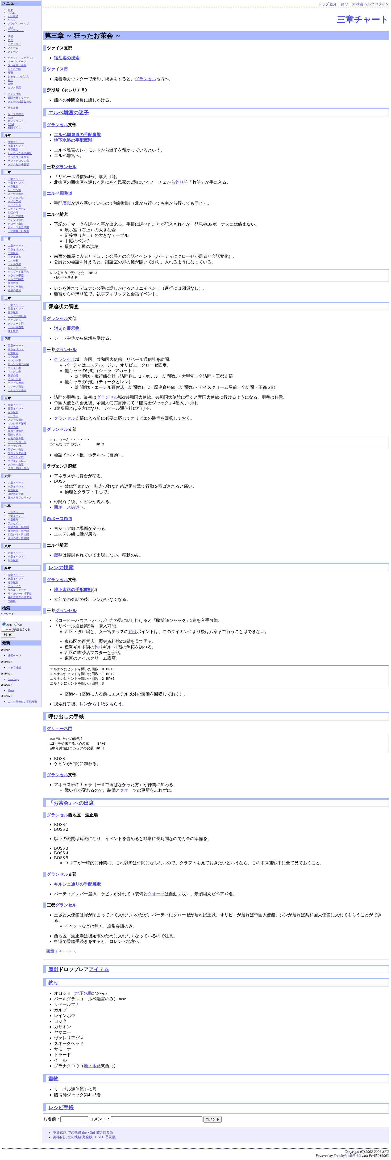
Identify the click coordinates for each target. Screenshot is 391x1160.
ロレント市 (14, 360)
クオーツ (128, 790)
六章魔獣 (13, 490)
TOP (10, 10)
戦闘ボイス (14, 127)
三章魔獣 (13, 312)
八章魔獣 (13, 560)
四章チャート (59, 951)
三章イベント (16, 308)
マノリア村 (14, 201)
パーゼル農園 (16, 382)
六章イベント (16, 486)
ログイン (382, 4)
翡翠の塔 (13, 375)
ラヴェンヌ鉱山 (17, 460)
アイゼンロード (17, 442)
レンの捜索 (61, 567)
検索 (359, 4)
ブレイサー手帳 (17, 65)
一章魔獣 (13, 186)
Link (10, 27)
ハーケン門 (14, 445)
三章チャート (363, 19)
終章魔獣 (13, 582)
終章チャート (16, 574)
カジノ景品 (14, 87)
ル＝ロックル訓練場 (20, 153)
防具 (10, 40)
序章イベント (16, 145)
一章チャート (16, 179)
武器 (10, 36)
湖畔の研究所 (16, 493)
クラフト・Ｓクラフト (21, 57)
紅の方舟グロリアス (20, 497)
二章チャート (16, 245)
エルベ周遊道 (59, 193)
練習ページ (14, 655)
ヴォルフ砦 (14, 264)
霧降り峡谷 (14, 434)
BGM (11, 124)
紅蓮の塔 (13, 282)
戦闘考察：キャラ (18, 97)
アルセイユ (14, 523)
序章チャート (16, 142)
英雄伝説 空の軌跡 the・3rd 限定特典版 (83, 1132)
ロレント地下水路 (18, 364)
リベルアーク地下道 (20, 593)
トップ (323, 4)
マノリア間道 (16, 216)
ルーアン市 (14, 190)
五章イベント (16, 408)
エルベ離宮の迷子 (68, 112)
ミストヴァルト (17, 390)
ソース (350, 4)
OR (20, 624)
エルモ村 (13, 260)
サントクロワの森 (18, 160)
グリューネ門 (59, 728)
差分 (333, 4)
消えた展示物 (67, 328)
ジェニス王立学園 (18, 227)
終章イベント (16, 578)
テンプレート (16, 30)
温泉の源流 (14, 290)
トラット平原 (16, 275)
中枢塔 (12, 601)
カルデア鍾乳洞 (17, 316)
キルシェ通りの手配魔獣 (77, 884)
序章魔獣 (13, 149)
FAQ (10, 117)
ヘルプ (369, 4)
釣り (179, 182)
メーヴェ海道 (16, 193)
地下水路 (83, 993)
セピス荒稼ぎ (16, 114)
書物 (53, 1078)
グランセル (145, 79)
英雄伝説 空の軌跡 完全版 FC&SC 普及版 (84, 1137)
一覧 (340, 4)
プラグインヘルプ (18, 23)
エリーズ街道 (16, 386)
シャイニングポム (18, 76)
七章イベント (16, 515)
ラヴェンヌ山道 (17, 453)
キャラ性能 (14, 93)
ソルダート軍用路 (18, 271)
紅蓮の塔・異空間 (18, 530)
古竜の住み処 (16, 438)
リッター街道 (16, 286)
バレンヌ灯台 (16, 219)
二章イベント (16, 249)
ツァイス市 (57, 69)
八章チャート (16, 552)
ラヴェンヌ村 (16, 456)
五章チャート (16, 404)
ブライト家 (14, 367)
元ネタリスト (16, 120)
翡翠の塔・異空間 (18, 527)
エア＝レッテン (17, 208)
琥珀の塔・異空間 (18, 538)
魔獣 (67, 203)
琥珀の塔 (13, 427)
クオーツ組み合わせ (20, 101)
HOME (11, 12)
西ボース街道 (67, 507)
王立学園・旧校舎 (18, 231)
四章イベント (16, 349)
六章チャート (16, 482)
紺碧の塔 (13, 212)
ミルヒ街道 (14, 379)
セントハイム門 (17, 268)
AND (9, 624)
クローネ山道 (16, 223)
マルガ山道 (14, 371)
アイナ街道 (14, 205)
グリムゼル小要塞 (18, 164)
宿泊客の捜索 (67, 58)
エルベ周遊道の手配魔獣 (77, 134)
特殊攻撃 (13, 107)
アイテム (99, 969)
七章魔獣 (13, 519)
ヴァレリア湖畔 (17, 423)
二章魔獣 (13, 253)
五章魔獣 (13, 412)
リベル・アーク (17, 589)
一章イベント (16, 182)
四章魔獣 (13, 353)
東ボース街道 (16, 430)
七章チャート (16, 512)
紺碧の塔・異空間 (18, 534)
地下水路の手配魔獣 (73, 140)
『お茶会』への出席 (71, 803)
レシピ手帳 (61, 1107)
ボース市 (13, 416)
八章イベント (16, 556)
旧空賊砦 (13, 356)
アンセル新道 (16, 419)
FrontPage (13, 679)
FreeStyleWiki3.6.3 (347, 1156)
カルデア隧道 (16, 279)
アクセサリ (14, 44)
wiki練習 (13, 16)
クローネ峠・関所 (18, 468)
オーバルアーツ (17, 61)
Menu (11, 690)
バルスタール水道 (18, 156)
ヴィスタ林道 (16, 197)
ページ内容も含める (18, 629)
